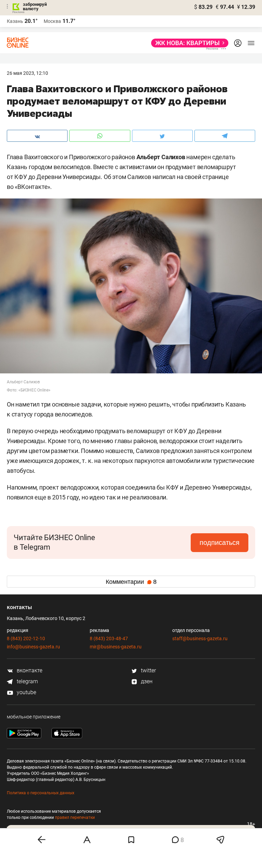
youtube (25, 692)
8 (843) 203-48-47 (109, 638)
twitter (148, 670)
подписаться (219, 542)
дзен (146, 681)
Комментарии (131, 581)
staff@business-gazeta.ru (200, 638)
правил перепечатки (75, 817)
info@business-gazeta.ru (33, 646)
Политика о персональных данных (40, 793)
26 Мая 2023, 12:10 (27, 73)
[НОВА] (188, 43)
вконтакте (28, 670)
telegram (26, 681)
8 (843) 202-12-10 (26, 638)
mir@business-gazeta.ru (116, 646)
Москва (52, 21)
